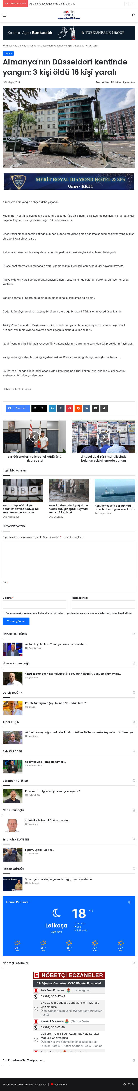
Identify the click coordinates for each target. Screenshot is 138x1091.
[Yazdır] (104, 408)
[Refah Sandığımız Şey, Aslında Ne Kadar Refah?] (12, 708)
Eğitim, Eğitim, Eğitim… (39, 850)
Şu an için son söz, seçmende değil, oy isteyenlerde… (59, 879)
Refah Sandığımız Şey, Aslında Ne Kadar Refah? (56, 703)
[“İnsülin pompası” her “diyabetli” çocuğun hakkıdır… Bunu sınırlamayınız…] (12, 678)
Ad (5, 582)
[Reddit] (78, 408)
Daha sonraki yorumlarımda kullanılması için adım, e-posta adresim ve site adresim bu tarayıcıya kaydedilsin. (69, 613)
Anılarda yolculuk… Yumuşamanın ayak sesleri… (56, 644)
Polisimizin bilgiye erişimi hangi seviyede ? (52, 791)
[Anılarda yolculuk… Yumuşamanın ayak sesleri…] (12, 649)
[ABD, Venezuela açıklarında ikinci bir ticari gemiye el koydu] (115, 490)
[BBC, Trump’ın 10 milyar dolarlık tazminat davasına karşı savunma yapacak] (23, 490)
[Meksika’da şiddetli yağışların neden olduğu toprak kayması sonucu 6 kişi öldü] (69, 490)
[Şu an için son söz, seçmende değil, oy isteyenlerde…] (12, 884)
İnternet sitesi (80, 597)
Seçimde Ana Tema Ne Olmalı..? (45, 762)
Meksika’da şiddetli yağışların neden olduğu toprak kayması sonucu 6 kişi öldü (68, 509)
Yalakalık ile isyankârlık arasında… (47, 820)
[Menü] (4, 16)
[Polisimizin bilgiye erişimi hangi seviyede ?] (12, 796)
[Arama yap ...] (133, 16)
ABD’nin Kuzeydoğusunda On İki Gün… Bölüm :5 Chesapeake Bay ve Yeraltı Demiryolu (77, 3)
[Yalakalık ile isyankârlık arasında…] (12, 825)
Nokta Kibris (60, 1084)
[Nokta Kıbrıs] (69, 15)
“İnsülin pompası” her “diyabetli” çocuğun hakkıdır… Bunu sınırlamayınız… (73, 674)
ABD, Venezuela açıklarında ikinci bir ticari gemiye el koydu (115, 507)
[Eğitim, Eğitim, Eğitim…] (12, 855)
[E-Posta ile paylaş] (95, 408)
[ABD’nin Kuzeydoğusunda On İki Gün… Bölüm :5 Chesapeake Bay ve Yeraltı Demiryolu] (12, 737)
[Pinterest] (69, 408)
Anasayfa (10, 45)
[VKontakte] (86, 408)
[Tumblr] (61, 408)
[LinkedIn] (52, 408)
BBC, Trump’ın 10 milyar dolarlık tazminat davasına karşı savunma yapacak (21, 509)
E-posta (8, 597)
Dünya (21, 45)
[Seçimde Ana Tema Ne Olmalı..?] (12, 766)
